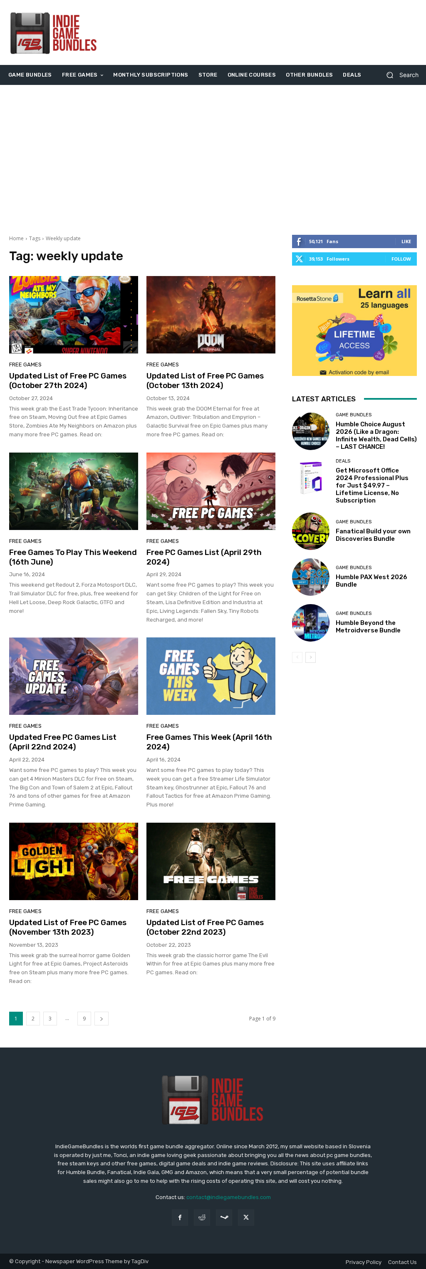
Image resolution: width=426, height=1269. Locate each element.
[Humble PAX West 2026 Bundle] (310, 577)
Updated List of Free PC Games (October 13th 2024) (205, 380)
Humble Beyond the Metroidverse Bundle (368, 626)
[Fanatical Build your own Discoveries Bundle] (310, 531)
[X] (246, 1217)
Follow (401, 259)
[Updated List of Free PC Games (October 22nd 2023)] (210, 861)
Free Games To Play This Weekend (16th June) (73, 557)
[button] (399, 75)
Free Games (25, 364)
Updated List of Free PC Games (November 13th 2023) (67, 927)
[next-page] (101, 1018)
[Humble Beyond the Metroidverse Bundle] (310, 623)
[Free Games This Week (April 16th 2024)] (210, 676)
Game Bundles (354, 415)
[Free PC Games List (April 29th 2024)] (210, 491)
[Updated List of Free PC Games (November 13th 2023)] (73, 861)
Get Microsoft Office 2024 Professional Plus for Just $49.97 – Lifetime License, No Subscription (372, 485)
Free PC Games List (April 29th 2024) (204, 557)
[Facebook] (180, 1217)
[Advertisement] (263, 32)
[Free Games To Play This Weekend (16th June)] (73, 491)
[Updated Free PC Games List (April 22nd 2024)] (73, 676)
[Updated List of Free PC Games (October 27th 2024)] (73, 314)
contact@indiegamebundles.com (228, 1197)
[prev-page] (297, 657)
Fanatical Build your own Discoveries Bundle (373, 535)
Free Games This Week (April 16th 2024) (209, 741)
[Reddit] (202, 1217)
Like (406, 241)
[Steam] (224, 1217)
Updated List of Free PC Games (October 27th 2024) (67, 380)
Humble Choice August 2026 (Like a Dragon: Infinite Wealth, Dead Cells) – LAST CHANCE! (376, 435)
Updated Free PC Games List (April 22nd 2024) (62, 741)
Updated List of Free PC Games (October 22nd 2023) (205, 927)
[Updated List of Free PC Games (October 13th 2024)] (210, 314)
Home (16, 238)
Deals (343, 461)
